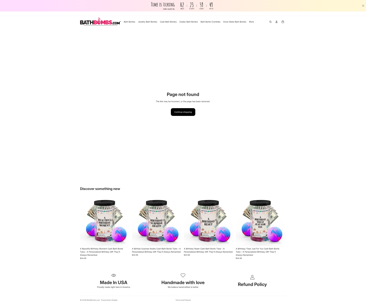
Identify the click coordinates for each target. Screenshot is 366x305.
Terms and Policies (183, 300)
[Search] (270, 22)
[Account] (276, 22)
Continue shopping (183, 112)
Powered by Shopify (109, 300)
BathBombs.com (93, 300)
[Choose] (125, 241)
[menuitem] (251, 22)
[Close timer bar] (363, 6)
